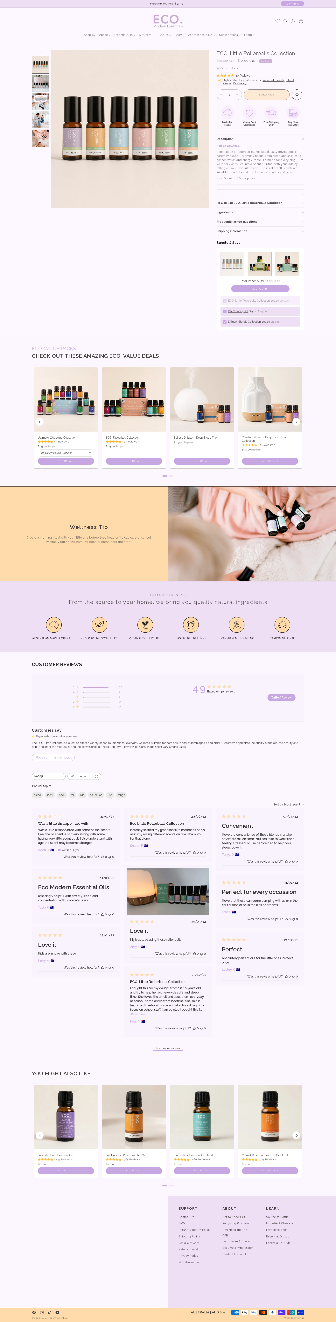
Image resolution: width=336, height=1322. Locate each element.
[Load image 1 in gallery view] (40, 64)
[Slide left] (40, 52)
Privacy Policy (188, 1255)
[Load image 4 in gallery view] (40, 119)
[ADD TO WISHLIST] (297, 94)
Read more (138, 1014)
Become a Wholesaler (237, 1247)
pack (62, 795)
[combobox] (49, 776)
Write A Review (281, 697)
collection (96, 795)
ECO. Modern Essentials (54, 1318)
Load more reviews (168, 1048)
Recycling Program (235, 1223)
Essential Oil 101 (277, 1236)
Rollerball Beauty (273, 80)
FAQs (182, 1223)
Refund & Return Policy (195, 1229)
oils (82, 795)
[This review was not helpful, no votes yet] (109, 857)
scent (49, 795)
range (121, 795)
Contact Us (186, 1217)
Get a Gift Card (189, 1242)
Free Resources (276, 1229)
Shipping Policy (189, 1236)
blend (37, 795)
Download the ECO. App (235, 1232)
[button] (96, 35)
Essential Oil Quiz (278, 1242)
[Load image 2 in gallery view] (40, 83)
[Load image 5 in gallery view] (40, 138)
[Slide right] (40, 206)
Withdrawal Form (191, 1262)
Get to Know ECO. (234, 1217)
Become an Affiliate (235, 1241)
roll (73, 795)
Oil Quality (239, 83)
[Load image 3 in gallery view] (40, 101)
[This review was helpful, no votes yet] (102, 857)
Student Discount (234, 1254)
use (110, 795)
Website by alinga (294, 1318)
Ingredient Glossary (279, 1223)
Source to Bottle (277, 1217)
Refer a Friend (188, 1249)
